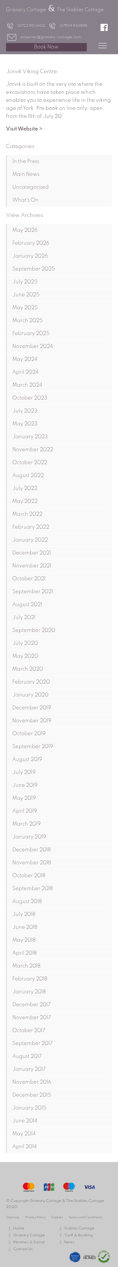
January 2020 (30, 695)
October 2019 (29, 733)
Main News (26, 174)
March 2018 (26, 966)
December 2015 (31, 1095)
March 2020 (27, 669)
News (69, 1242)
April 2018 (24, 953)
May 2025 (25, 307)
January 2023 (30, 436)
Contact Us (23, 1249)
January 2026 (30, 256)
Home (18, 1228)
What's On (25, 200)
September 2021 (32, 591)
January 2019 (29, 837)
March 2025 (27, 320)
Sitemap (12, 1217)
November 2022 (32, 449)
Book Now (46, 47)
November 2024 (32, 346)
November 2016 (31, 1082)
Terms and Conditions (85, 1217)
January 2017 (29, 1069)
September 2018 (32, 888)
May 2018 (24, 940)
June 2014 (24, 1121)
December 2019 (31, 708)
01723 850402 (31, 26)
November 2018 (31, 862)
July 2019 (24, 772)
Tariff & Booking (78, 1235)
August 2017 (27, 1056)
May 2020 (25, 656)
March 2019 (26, 824)
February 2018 (29, 979)
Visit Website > (24, 129)
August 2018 (27, 901)
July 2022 (24, 488)
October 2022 (29, 462)
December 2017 (31, 1004)
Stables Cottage (79, 1228)
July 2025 (25, 282)
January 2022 (30, 540)
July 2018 (23, 914)
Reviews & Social (29, 1242)
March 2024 (27, 385)
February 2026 (30, 243)
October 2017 (28, 1030)
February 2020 (31, 682)
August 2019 (27, 759)
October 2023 (29, 398)
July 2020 (25, 643)
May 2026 (25, 230)
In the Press (25, 161)
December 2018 (31, 850)
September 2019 (32, 746)
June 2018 (24, 927)
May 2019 (24, 798)
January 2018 (29, 991)
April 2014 (24, 1146)
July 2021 (24, 617)
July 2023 (24, 411)
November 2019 (31, 720)
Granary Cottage (29, 1235)
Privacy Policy (35, 1217)
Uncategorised (30, 187)
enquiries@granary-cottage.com (50, 37)
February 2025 (31, 333)
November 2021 (31, 566)
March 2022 (27, 514)
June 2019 (25, 785)
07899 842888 (73, 26)
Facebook (106, 27)
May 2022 (25, 501)
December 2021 (31, 553)
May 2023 (25, 424)
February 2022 (30, 527)
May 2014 (24, 1133)
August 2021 (27, 604)
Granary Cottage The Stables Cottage (55, 9)
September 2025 (33, 269)
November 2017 (31, 1017)
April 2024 (25, 372)
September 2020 (33, 630)
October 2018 (28, 875)
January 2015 (29, 1108)
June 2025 (26, 294)
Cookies (57, 1217)
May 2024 (24, 359)
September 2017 (32, 1043)
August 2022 (28, 475)
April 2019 (24, 811)
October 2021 (29, 578)
